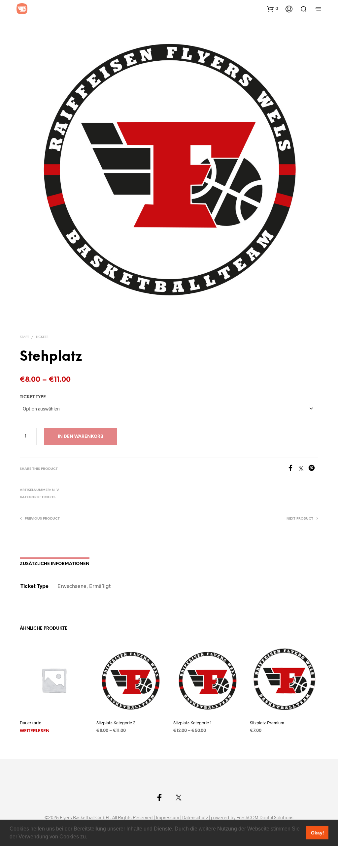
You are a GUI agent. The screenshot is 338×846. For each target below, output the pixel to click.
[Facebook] (292, 469)
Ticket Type (33, 397)
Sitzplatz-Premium (267, 723)
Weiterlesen (35, 731)
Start (24, 337)
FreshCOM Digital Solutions (264, 817)
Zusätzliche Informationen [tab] (54, 564)
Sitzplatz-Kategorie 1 (192, 723)
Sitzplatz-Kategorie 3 (115, 723)
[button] (89, 837)
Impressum (167, 817)
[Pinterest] (313, 469)
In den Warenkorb (80, 437)
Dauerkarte (30, 723)
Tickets (42, 337)
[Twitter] (303, 469)
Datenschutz (195, 817)
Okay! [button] (317, 832)
